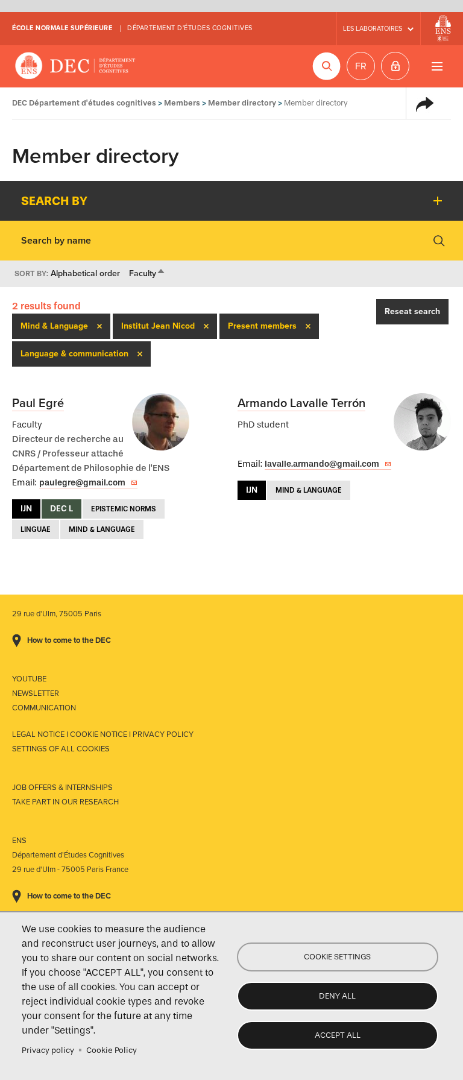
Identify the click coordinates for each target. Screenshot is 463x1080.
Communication (44, 708)
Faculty (147, 273)
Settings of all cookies (61, 749)
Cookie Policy (111, 1050)
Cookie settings (337, 957)
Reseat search (412, 311)
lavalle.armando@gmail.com (322, 464)
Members (182, 102)
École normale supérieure (62, 28)
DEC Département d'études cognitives (75, 66)
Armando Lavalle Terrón (301, 403)
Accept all (338, 1035)
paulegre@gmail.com (82, 483)
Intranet (395, 66)
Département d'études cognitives (190, 28)
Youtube (29, 679)
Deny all (337, 996)
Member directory (242, 102)
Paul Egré (38, 403)
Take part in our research (65, 802)
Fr (361, 66)
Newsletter (35, 693)
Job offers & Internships (62, 787)
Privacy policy (48, 1050)
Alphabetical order (85, 273)
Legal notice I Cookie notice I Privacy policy (103, 734)
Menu (437, 66)
